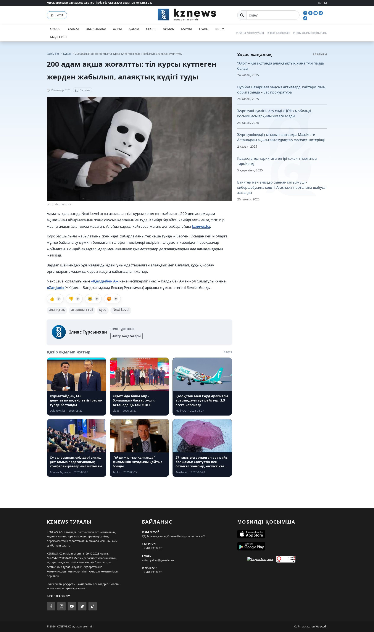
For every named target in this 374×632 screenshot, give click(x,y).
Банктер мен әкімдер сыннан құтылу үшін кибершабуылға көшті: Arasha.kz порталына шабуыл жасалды (281, 187)
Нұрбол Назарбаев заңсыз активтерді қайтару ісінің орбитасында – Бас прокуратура (281, 90)
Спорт (151, 29)
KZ (325, 3)
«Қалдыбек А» (105, 281)
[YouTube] (316, 12)
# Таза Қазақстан (278, 33)
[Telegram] (321, 12)
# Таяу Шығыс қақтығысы (310, 33)
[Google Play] (282, 546)
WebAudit (321, 626)
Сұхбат (55, 29)
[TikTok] (305, 17)
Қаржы (186, 29)
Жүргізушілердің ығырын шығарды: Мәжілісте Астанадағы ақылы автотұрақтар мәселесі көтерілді (281, 137)
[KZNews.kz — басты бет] (187, 14)
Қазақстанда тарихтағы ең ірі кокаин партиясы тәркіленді (277, 161)
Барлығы (320, 54)
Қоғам (134, 29)
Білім (219, 29)
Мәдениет (58, 37)
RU (320, 3)
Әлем (117, 29)
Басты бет (53, 54)
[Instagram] (310, 12)
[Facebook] (305, 12)
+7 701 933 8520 (152, 548)
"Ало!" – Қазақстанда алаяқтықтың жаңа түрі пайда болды (280, 66)
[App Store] (282, 534)
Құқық (67, 54)
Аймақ (168, 29)
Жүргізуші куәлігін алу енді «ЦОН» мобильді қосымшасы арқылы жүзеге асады (274, 113)
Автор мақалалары (126, 336)
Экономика (96, 29)
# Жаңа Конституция (250, 33)
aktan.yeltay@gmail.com (158, 560)
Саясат (73, 29)
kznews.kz (201, 226)
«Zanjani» (55, 287)
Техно (203, 29)
